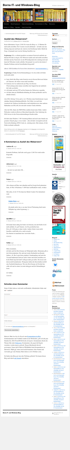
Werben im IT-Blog (8, 27)
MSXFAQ (56, 249)
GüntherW (56, 390)
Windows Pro (57, 239)
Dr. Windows (56, 254)
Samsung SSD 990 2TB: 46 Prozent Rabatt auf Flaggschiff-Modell (58, 89)
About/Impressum (15, 24)
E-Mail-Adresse (8, 320)
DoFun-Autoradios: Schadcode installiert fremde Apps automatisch (58, 99)
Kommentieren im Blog (41, 24)
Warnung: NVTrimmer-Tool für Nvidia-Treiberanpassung (39, 34)
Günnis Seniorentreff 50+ (57, 58)
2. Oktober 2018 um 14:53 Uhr (13, 148)
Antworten (8, 157)
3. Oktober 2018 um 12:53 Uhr (13, 245)
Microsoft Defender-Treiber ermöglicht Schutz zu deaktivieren (59, 311)
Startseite (6, 24)
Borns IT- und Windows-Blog (21, 5)
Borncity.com (55, 48)
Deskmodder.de (57, 252)
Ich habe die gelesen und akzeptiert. (21, 326)
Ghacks (55, 241)
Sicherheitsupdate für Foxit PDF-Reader (14, 33)
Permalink (22, 131)
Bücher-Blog (55, 56)
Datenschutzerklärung (27, 24)
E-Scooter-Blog (55, 63)
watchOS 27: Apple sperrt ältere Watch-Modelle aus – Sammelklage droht (58, 117)
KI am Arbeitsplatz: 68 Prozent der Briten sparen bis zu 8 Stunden (58, 108)
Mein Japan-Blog (56, 61)
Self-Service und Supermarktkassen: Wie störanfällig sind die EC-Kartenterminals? (59, 362)
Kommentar (7, 294)
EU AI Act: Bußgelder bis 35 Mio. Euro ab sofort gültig (58, 81)
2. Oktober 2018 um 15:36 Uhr (13, 181)
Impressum (54, 126)
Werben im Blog (55, 129)
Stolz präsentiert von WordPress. (58, 413)
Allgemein (20, 129)
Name (6, 315)
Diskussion (52, 24)
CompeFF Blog (57, 250)
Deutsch (56, 35)
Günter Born (26, 41)
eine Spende (17, 358)
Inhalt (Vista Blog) (26, 27)
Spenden (17, 27)
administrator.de (57, 247)
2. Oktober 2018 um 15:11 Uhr (13, 166)
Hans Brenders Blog (58, 242)
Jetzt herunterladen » (41, 68)
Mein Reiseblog (55, 59)
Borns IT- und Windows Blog (58, 50)
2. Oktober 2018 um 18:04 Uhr (15, 203)
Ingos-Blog (56, 244)
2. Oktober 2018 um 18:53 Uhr (13, 221)
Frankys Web (56, 255)
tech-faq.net (56, 246)
